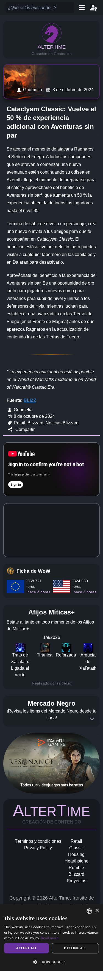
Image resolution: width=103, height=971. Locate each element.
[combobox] (89, 911)
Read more (50, 938)
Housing (76, 854)
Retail (76, 841)
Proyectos (76, 880)
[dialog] (51, 937)
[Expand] (92, 718)
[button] (51, 962)
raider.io (64, 683)
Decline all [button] (75, 948)
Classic (76, 847)
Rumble (76, 867)
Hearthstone (76, 861)
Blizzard (76, 874)
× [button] (97, 911)
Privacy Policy (38, 847)
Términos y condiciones (38, 841)
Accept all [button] (26, 948)
